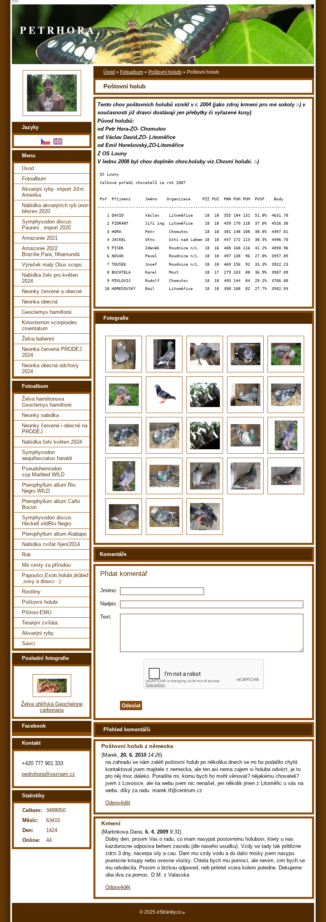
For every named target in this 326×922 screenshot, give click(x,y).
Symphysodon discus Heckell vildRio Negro (47, 521)
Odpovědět (117, 803)
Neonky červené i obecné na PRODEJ (54, 429)
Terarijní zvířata (40, 623)
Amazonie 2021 (40, 238)
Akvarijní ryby (38, 633)
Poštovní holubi (165, 72)
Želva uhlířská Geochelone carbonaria (52, 707)
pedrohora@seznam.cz (48, 774)
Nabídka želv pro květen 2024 (50, 278)
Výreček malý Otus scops (52, 265)
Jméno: (108, 590)
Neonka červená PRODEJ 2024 (52, 352)
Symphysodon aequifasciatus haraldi (47, 455)
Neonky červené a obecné (52, 291)
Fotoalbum (131, 72)
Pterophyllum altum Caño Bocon (51, 504)
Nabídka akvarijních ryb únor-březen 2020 (55, 208)
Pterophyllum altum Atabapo (54, 534)
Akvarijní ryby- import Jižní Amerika (53, 192)
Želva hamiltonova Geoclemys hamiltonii (47, 402)
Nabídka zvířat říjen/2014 (51, 544)
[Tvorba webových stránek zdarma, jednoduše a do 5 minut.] (184, 912)
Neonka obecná (40, 302)
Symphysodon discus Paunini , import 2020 (47, 225)
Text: (106, 617)
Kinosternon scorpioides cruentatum (49, 325)
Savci (28, 643)
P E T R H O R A (57, 29)
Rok (26, 555)
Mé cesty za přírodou (46, 565)
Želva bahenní (38, 339)
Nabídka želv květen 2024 (52, 442)
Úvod (109, 72)
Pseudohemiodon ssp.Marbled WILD (43, 472)
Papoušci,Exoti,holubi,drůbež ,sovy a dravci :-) (55, 578)
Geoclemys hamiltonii (47, 312)
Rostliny (31, 592)
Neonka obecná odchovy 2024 (50, 368)
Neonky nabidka (40, 415)
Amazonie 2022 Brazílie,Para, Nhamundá (51, 251)
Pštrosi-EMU (36, 612)
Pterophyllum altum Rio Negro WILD (49, 488)
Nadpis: (109, 604)
